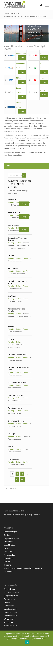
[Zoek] (39, 5)
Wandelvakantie (10, 615)
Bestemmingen (10, 531)
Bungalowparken (11, 595)
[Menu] (45, 5)
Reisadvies (8, 558)
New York (12, 199)
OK (27, 642)
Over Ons (8, 551)
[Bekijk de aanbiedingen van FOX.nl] (11, 80)
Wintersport (9, 619)
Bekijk (21, 72)
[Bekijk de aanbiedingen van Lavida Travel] (11, 92)
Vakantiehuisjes (10, 612)
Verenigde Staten (12, 13)
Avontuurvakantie (11, 592)
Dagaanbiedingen (11, 538)
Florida (25, 258)
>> (22, 480)
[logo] (22, 5)
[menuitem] (39, 5)
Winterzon (8, 622)
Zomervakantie (10, 625)
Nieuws (7, 548)
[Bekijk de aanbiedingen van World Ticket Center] (11, 68)
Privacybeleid (9, 555)
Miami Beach (13, 225)
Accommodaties (11, 488)
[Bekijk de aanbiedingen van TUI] (35, 55)
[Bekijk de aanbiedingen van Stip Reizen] (35, 68)
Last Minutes (9, 545)
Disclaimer (8, 541)
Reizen (8, 165)
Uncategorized (10, 609)
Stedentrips (9, 605)
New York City (14, 212)
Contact (7, 535)
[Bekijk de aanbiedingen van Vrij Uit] (35, 92)
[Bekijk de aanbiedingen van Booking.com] (11, 55)
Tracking (7, 565)
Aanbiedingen (9, 589)
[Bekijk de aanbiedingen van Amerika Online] (11, 107)
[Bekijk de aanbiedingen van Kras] (35, 80)
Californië (26, 271)
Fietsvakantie (9, 599)
